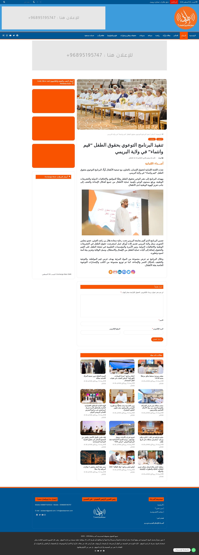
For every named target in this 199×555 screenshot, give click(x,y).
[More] (111, 272)
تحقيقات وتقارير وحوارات (128, 35)
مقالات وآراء (166, 35)
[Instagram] (133, 272)
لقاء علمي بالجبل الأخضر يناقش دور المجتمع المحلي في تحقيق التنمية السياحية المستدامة (94, 440)
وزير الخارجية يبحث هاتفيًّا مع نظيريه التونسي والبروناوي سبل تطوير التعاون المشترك (122, 408)
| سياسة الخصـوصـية (157, 512)
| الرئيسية (160, 505)
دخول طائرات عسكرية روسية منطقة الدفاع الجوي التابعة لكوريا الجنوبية (146, 2)
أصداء (160, 158)
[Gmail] (115, 272)
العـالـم (176, 35)
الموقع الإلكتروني (115, 329)
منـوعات (142, 35)
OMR (69, 274)
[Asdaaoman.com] (99, 55)
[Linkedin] (120, 272)
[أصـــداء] (185, 17)
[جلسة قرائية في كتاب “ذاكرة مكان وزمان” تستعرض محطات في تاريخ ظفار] (150, 428)
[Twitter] (129, 272)
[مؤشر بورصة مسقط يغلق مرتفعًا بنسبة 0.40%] (150, 367)
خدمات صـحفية (89, 35)
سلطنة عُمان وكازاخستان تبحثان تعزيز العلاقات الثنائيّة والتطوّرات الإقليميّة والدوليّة (150, 469)
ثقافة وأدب (100, 35)
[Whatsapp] (194, 550)
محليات (152, 139)
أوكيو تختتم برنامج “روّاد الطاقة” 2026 (122, 467)
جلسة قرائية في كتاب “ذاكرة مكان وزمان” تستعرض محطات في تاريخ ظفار (151, 440)
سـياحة (150, 35)
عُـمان (153, 134)
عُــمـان (183, 35)
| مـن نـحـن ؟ (159, 508)
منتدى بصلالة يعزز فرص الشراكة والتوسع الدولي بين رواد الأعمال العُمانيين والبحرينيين (152, 408)
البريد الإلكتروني (157, 329)
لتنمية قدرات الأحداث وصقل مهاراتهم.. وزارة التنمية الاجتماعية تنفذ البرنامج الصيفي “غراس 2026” (122, 440)
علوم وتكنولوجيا (112, 35)
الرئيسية (159, 134)
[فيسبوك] (36, 515)
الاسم (161, 320)
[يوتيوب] (42, 515)
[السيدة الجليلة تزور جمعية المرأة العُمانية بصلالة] (93, 367)
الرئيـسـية (192, 35)
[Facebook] (124, 272)
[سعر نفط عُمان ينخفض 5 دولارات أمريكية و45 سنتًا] (93, 457)
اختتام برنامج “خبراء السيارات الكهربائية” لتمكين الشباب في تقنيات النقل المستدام (122, 378)
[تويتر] (39, 515)
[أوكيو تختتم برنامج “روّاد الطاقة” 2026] (122, 457)
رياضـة (157, 35)
